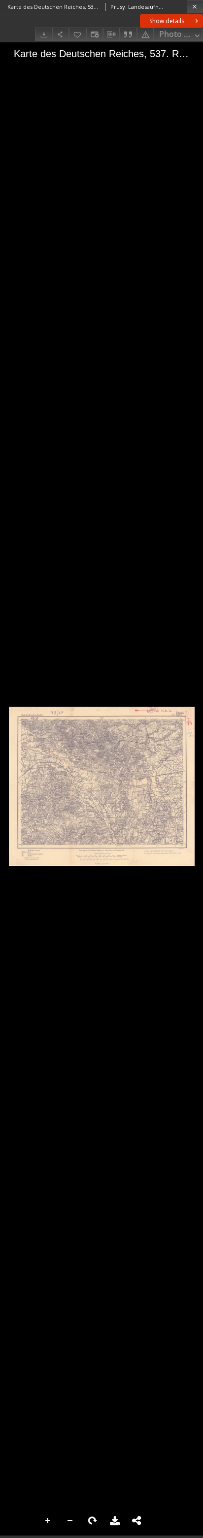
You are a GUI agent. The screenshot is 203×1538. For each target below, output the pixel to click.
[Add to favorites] (77, 34)
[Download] (43, 34)
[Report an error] (145, 34)
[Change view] (94, 34)
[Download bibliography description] (111, 34)
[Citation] (128, 34)
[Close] (195, 6)
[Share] (60, 34)
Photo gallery (181, 34)
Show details (166, 21)
